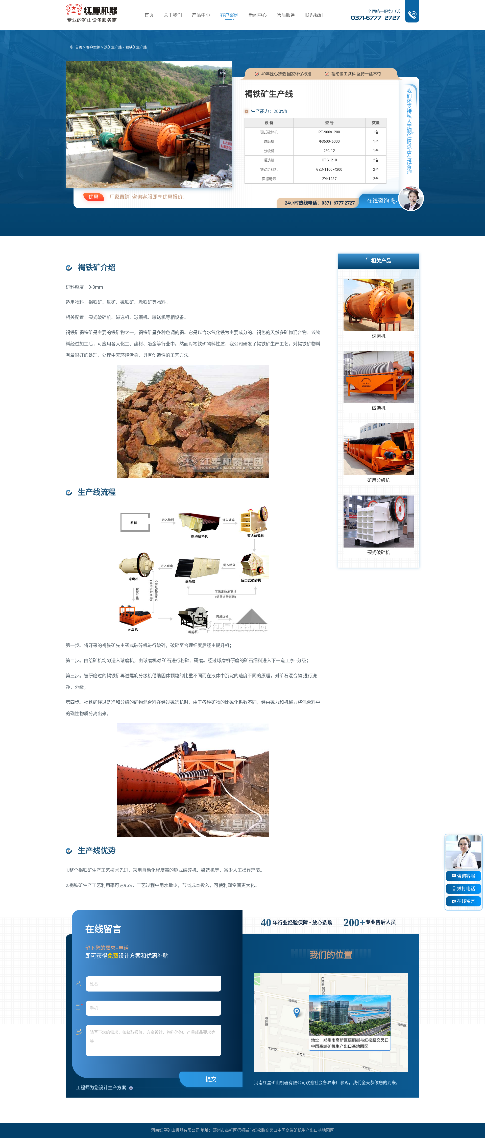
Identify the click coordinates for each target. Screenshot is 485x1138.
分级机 (269, 151)
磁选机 (269, 160)
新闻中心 (258, 15)
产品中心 (201, 15)
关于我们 (173, 15)
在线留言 (465, 901)
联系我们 (314, 15)
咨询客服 (465, 876)
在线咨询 (378, 200)
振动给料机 (269, 169)
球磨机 (269, 141)
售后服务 (286, 15)
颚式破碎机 (269, 132)
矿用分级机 (378, 480)
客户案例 (229, 15)
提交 (210, 1079)
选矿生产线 (113, 47)
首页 (149, 15)
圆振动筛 (269, 179)
